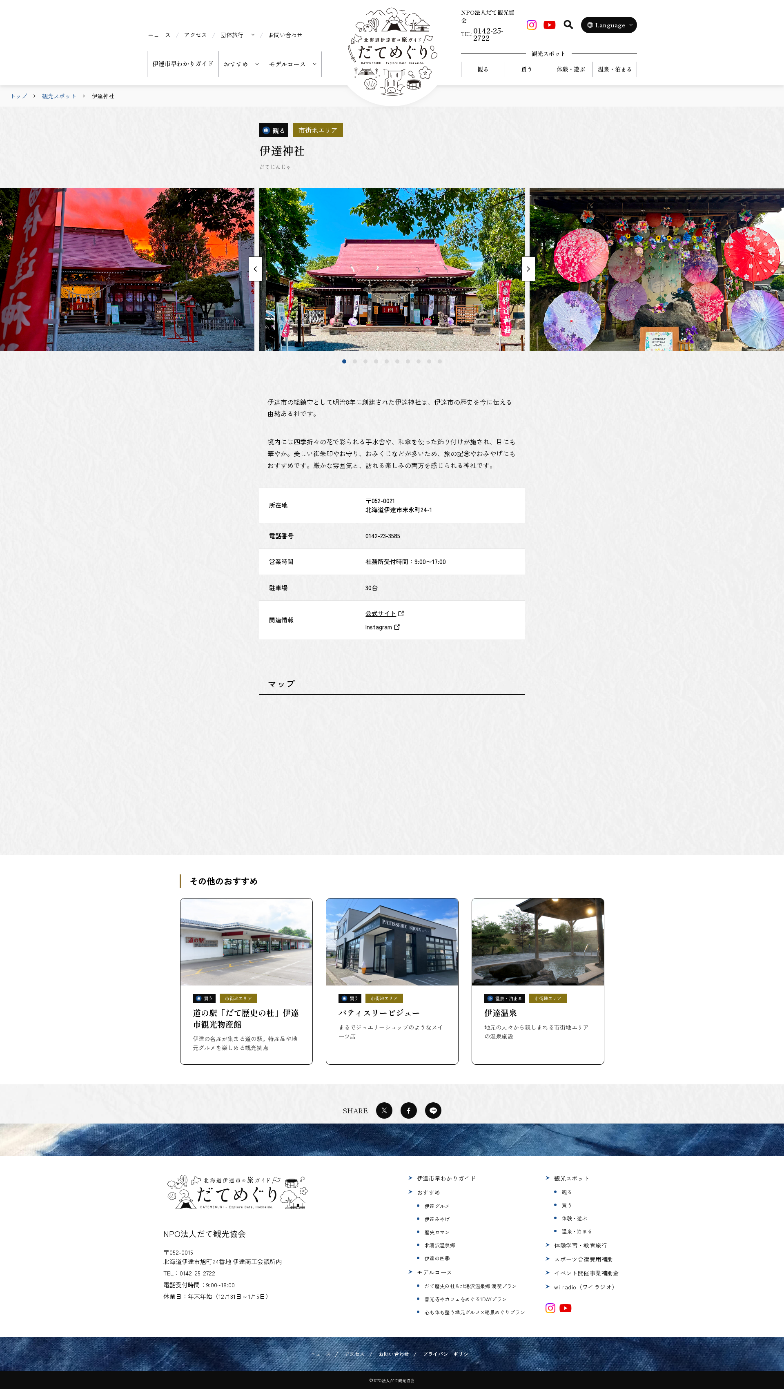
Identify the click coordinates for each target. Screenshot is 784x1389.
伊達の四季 (437, 1258)
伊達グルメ (437, 1205)
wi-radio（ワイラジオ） (585, 1287)
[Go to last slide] (255, 269)
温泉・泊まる (615, 69)
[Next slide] (528, 269)
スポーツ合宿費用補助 (583, 1259)
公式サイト (380, 613)
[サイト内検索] (568, 24)
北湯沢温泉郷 (440, 1245)
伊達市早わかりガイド (183, 63)
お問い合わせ (285, 35)
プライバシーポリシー (448, 1353)
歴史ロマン (437, 1231)
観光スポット (59, 96)
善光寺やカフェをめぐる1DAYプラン (466, 1298)
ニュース (159, 35)
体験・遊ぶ (571, 69)
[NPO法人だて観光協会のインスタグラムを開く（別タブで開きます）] (550, 1308)
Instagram (378, 626)
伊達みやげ (437, 1218)
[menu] (238, 34)
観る (483, 69)
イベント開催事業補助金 (586, 1273)
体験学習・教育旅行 (580, 1245)
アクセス (195, 35)
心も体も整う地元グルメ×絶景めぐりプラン (475, 1312)
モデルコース (434, 1272)
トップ (18, 96)
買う (526, 69)
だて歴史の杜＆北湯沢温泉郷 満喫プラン (471, 1285)
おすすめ (429, 1192)
